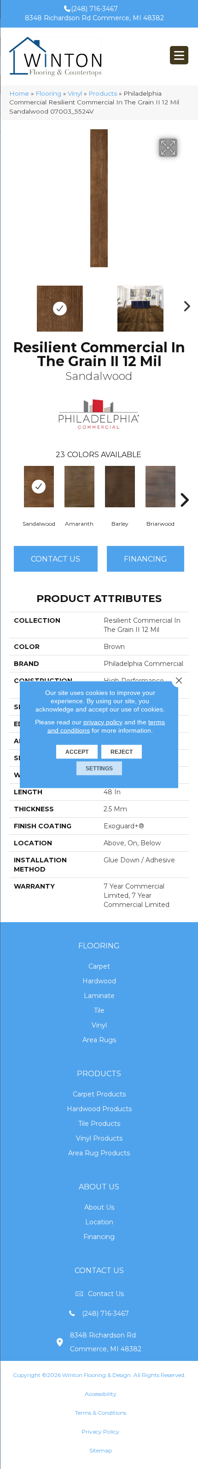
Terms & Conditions (100, 1412)
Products (102, 93)
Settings (99, 768)
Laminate (99, 996)
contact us (106, 1294)
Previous (13, 304)
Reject (122, 752)
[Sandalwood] (38, 487)
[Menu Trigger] (179, 55)
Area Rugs (99, 1040)
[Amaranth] (79, 487)
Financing (99, 1237)
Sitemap (100, 1450)
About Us (99, 1207)
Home (19, 93)
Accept (76, 752)
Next (184, 304)
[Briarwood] (160, 487)
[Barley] (119, 487)
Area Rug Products (99, 1153)
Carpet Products (99, 1094)
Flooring (48, 93)
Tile (99, 1010)
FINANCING (145, 559)
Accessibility (100, 1393)
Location (99, 1222)
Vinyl (75, 93)
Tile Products (99, 1123)
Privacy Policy (100, 1431)
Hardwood (99, 981)
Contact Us (55, 559)
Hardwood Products (99, 1109)
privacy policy (102, 722)
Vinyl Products (99, 1138)
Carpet (99, 966)
